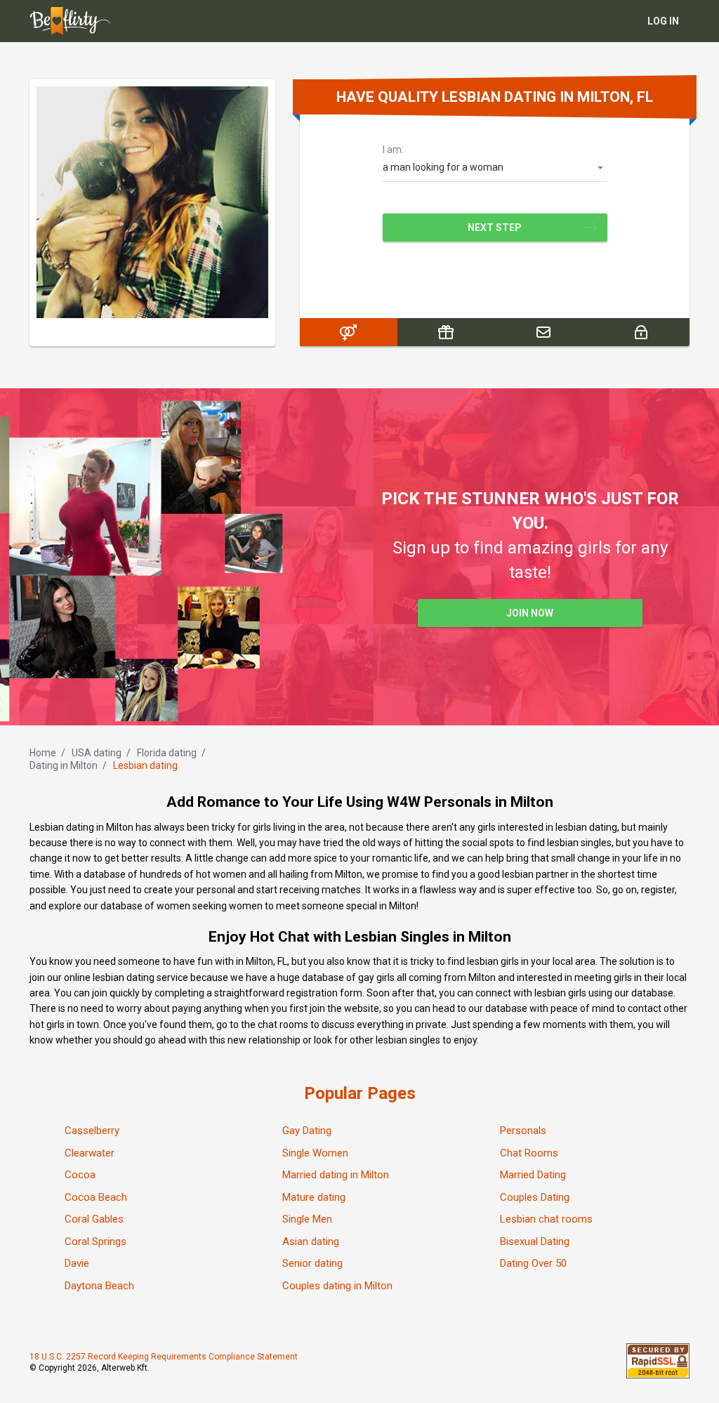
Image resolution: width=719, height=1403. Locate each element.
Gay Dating (306, 1130)
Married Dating (533, 1174)
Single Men (307, 1219)
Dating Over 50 (533, 1263)
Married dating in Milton (335, 1174)
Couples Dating (534, 1197)
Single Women (315, 1153)
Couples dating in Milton (337, 1285)
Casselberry (92, 1130)
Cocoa (80, 1174)
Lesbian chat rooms (546, 1219)
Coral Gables (94, 1219)
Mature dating (313, 1197)
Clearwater (89, 1153)
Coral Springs (95, 1241)
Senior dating (312, 1263)
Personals (523, 1130)
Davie (77, 1263)
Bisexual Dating (534, 1241)
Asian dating (310, 1241)
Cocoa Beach (96, 1197)
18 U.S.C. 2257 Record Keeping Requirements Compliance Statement (163, 1357)
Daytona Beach (99, 1285)
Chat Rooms (529, 1153)
